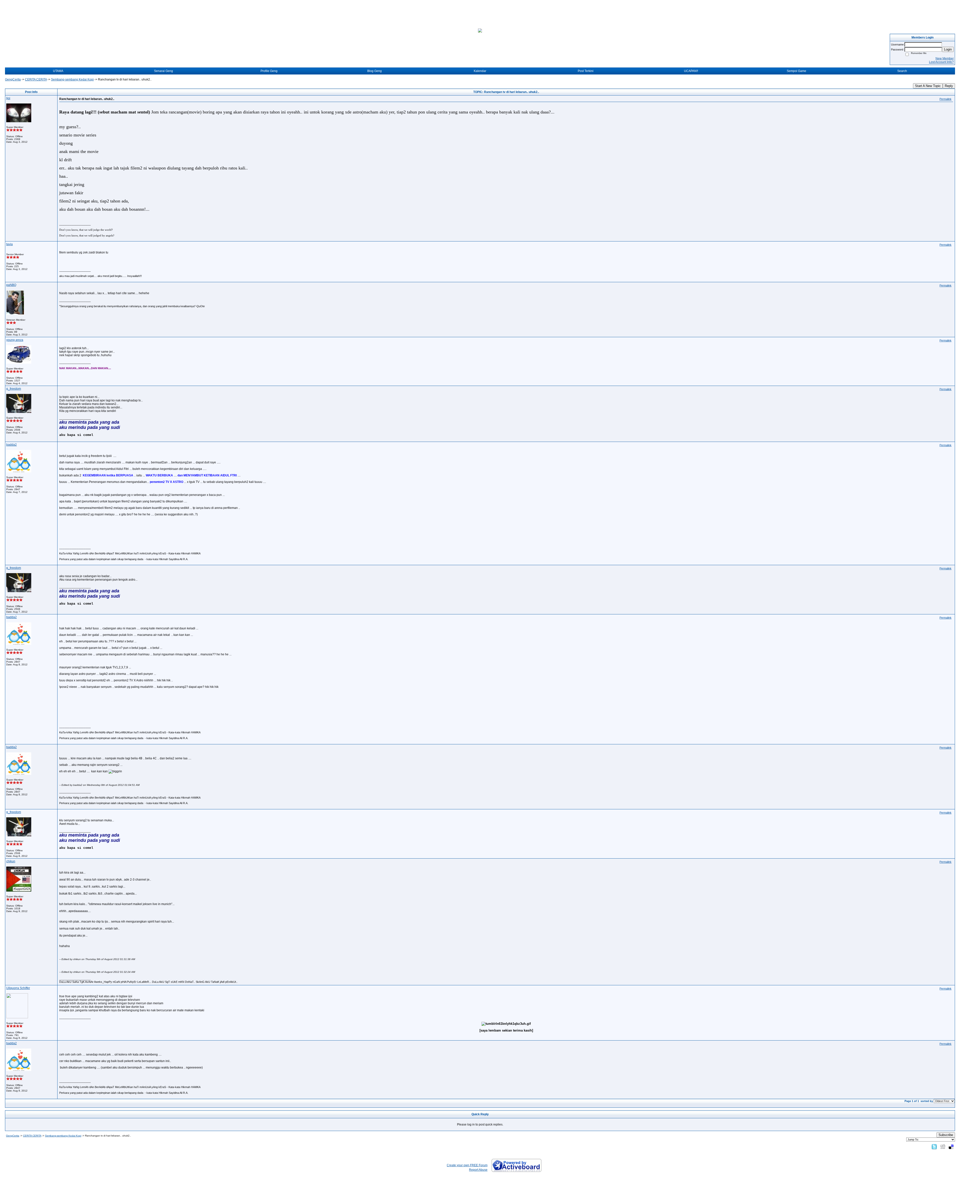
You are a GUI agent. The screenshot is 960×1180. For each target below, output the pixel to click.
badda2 (11, 444)
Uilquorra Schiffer (18, 988)
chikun (10, 861)
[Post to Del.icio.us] (951, 1146)
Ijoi (8, 98)
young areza (14, 340)
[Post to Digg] (942, 1146)
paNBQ (11, 285)
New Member (945, 58)
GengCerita (13, 79)
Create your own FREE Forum (467, 1165)
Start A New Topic (928, 86)
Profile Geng (269, 71)
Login (948, 49)
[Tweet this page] (934, 1146)
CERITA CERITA (36, 79)
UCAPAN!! (691, 71)
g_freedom (13, 388)
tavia (9, 244)
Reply (949, 86)
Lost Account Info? (941, 62)
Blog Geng (374, 71)
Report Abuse (478, 1170)
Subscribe (945, 1135)
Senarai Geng (163, 71)
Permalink (946, 98)
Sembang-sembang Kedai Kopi (72, 79)
